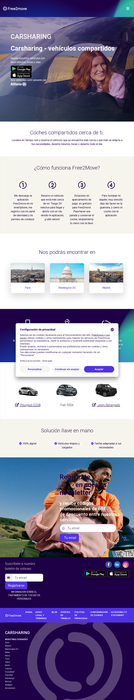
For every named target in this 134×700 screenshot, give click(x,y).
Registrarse (16, 585)
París (28, 287)
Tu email (69, 538)
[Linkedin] (117, 564)
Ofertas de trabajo (65, 615)
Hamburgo (9, 678)
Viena (7, 662)
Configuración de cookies (99, 613)
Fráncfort (9, 675)
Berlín (7, 665)
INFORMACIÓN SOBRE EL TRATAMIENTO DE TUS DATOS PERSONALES (24, 595)
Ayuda (28, 612)
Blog (54, 612)
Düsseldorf (9, 672)
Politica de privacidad (81, 615)
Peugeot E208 (30, 405)
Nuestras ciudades (16, 639)
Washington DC (67, 287)
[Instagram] (125, 564)
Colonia (8, 669)
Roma (7, 656)
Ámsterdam (10, 688)
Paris (7, 643)
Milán (7, 652)
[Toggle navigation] (127, 8)
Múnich (8, 682)
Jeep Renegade (108, 405)
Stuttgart (8, 685)
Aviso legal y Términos (41, 615)
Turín (7, 659)
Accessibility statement (119, 613)
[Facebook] (108, 564)
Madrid (106, 287)
